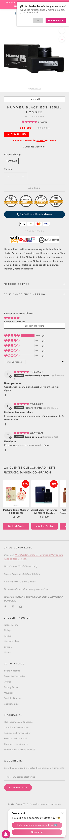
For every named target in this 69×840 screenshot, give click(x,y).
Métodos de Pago (16, 284)
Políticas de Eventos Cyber (17, 733)
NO (38, 20)
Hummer (34, 99)
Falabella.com (11, 624)
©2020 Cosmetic (18, 804)
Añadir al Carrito (16, 526)
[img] (22, 372)
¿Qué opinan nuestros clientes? (19, 749)
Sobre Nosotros (12, 670)
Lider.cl (7, 652)
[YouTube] (20, 606)
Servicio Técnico (12, 698)
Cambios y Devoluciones (16, 727)
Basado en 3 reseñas (14, 321)
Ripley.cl (8, 630)
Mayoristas (9, 692)
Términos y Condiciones (16, 744)
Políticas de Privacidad (15, 738)
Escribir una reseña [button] (34, 325)
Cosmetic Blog (11, 703)
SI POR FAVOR (56, 20)
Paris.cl (7, 635)
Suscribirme (18, 787)
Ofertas (7, 681)
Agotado (34, 188)
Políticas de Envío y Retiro (24, 294)
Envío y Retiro (11, 687)
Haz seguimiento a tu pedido (18, 722)
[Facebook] (5, 606)
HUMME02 (11, 161)
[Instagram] (13, 606)
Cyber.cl (8, 647)
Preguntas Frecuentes (14, 676)
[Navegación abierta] (4, 16)
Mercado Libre (11, 641)
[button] (30, 122)
